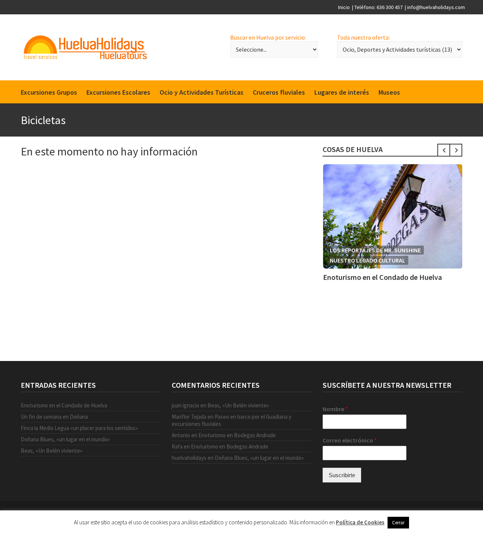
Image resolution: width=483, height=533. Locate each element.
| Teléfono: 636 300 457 (377, 7)
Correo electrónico (350, 440)
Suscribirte (342, 475)
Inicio (344, 7)
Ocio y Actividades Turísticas (201, 92)
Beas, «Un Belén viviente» (51, 450)
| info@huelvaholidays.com (435, 7)
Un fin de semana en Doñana (54, 416)
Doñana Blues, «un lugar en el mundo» (65, 439)
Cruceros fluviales (279, 92)
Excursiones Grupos (49, 92)
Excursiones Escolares (118, 92)
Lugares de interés (341, 92)
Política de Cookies (360, 522)
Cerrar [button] (398, 522)
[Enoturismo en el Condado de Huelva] (393, 216)
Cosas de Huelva (353, 149)
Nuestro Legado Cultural (367, 260)
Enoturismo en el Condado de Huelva (382, 277)
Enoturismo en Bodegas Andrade (237, 435)
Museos (389, 92)
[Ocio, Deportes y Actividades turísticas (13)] (399, 49)
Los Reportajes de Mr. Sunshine (375, 250)
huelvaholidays (189, 457)
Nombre (335, 409)
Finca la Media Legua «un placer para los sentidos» (79, 428)
